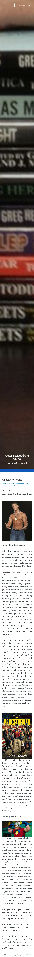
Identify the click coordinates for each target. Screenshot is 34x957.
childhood (20, 484)
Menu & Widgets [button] (24, 5)
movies (9, 486)
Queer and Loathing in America (17, 457)
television (16, 486)
